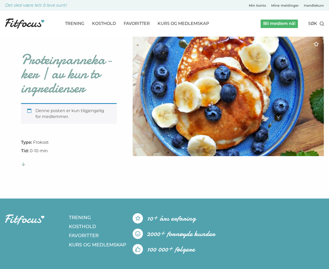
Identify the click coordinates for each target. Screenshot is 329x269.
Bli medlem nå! (279, 23)
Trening (74, 23)
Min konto (257, 5)
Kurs (183, 23)
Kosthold (104, 23)
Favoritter (137, 23)
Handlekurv (314, 5)
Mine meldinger (285, 5)
